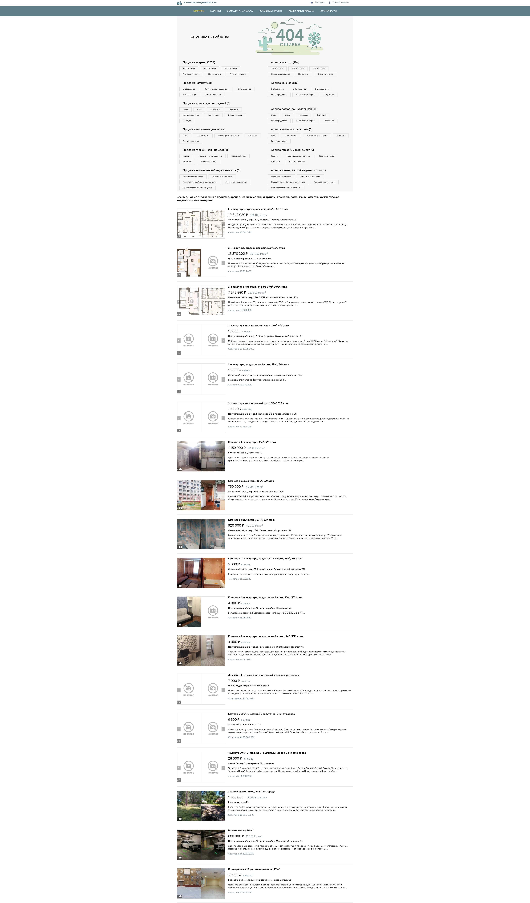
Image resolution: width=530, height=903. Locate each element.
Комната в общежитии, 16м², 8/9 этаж (251, 481)
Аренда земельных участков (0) (291, 129)
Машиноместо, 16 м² (240, 830)
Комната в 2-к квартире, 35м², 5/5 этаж (252, 442)
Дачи (199, 109)
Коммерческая (328, 11)
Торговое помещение (222, 176)
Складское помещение (236, 182)
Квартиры (198, 11)
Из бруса (187, 121)
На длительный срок (280, 74)
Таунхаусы (233, 109)
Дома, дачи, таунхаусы (240, 11)
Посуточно (303, 74)
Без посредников (238, 74)
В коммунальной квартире (217, 89)
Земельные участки (271, 11)
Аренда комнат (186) (284, 83)
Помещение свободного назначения (200, 182)
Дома (185, 109)
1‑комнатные (189, 69)
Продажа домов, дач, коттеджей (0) (206, 103)
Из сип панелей (235, 115)
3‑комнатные (231, 69)
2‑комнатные (210, 69)
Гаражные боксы (238, 156)
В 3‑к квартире (189, 95)
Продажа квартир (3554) (199, 62)
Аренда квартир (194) (285, 62)
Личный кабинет (340, 3)
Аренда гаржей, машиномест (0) (292, 150)
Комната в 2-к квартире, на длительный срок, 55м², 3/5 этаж (265, 597)
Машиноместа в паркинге (210, 156)
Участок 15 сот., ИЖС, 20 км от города (251, 792)
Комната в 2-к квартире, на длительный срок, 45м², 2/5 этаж (265, 558)
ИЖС (185, 136)
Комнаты (215, 11)
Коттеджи (215, 109)
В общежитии (189, 89)
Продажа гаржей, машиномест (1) (205, 150)
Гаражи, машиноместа (301, 11)
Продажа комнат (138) (198, 83)
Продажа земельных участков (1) (204, 129)
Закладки (319, 3)
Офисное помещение (193, 176)
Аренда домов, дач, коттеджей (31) (294, 109)
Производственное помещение (197, 188)
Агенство (252, 136)
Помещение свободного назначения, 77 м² (254, 869)
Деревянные (213, 115)
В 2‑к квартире (244, 89)
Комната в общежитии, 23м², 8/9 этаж (251, 520)
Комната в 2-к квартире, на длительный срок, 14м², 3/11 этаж (265, 636)
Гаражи (186, 156)
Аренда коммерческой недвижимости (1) (298, 170)
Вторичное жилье (191, 74)
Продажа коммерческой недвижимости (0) (211, 170)
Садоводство (203, 136)
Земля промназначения (228, 136)
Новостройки (214, 74)
